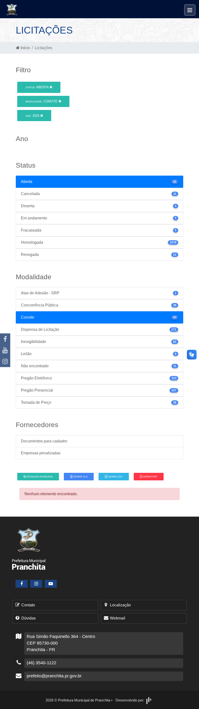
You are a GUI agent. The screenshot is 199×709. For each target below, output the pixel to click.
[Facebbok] (22, 584)
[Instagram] (5, 361)
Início (25, 48)
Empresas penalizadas (40, 453)
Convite (41, 101)
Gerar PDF (149, 476)
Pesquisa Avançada (39, 476)
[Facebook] (5, 339)
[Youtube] (5, 350)
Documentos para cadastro (44, 441)
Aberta (37, 87)
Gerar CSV (115, 476)
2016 (32, 115)
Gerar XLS (80, 476)
